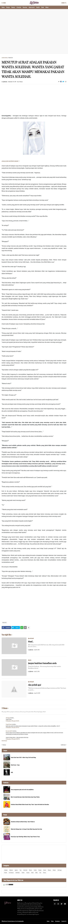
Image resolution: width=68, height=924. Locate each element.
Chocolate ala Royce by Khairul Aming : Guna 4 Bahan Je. (23, 821)
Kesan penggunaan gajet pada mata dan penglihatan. (22, 789)
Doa (40, 872)
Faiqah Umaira (9, 724)
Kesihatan (18, 872)
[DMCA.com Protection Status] (9, 885)
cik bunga (8, 718)
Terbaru (4, 745)
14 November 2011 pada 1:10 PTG (12, 727)
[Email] (65, 81)
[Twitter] (63, 81)
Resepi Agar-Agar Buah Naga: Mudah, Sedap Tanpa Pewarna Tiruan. (25, 836)
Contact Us (63, 921)
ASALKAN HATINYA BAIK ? (10, 161)
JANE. (12, 772)
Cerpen (27, 872)
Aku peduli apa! (34, 685)
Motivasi (11, 870)
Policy (52, 921)
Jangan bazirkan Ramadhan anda (42, 663)
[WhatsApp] (21, 627)
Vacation (25, 7)
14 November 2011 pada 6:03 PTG (13, 739)
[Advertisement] (34, 31)
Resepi (49, 870)
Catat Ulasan (4, 740)
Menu (4, 3)
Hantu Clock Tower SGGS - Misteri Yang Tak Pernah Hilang (23, 757)
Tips (20, 870)
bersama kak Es (9, 731)
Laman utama (4, 57)
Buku (36, 872)
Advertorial (31, 7)
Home (3, 7)
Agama (29, 660)
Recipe (8, 7)
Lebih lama (63, 745)
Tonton (23, 872)
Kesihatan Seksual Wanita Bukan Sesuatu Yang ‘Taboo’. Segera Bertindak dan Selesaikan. (30, 804)
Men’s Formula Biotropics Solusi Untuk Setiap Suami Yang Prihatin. (25, 797)
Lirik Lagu (59, 870)
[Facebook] (61, 81)
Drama (44, 872)
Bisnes (30, 870)
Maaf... (31, 641)
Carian (63, 3)
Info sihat (25, 870)
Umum (44, 870)
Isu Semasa (11, 872)
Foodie (5, 872)
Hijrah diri (10, 57)
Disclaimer (57, 921)
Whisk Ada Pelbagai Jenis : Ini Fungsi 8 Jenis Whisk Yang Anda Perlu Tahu (26, 829)
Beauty (13, 7)
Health (38, 7)
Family (35, 870)
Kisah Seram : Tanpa (15, 765)
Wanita (54, 870)
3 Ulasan (21, 81)
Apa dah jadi (31, 638)
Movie (47, 7)
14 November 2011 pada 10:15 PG (12, 721)
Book (42, 7)
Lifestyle (19, 7)
